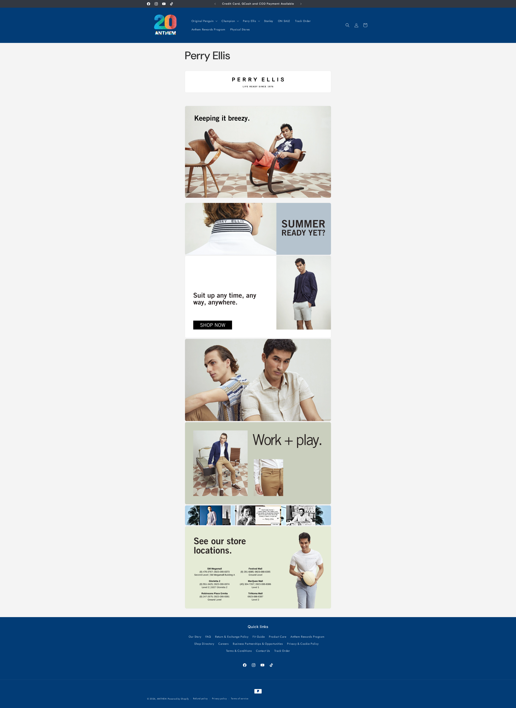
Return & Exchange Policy (231, 637)
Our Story (195, 637)
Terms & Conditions (239, 651)
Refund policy (200, 698)
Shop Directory (204, 644)
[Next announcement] (300, 4)
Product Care (277, 637)
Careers (223, 644)
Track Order (282, 651)
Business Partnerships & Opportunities (258, 644)
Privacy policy (219, 698)
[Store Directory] (258, 92)
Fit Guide (259, 637)
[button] (204, 21)
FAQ (208, 637)
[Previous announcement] (215, 4)
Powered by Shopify (178, 698)
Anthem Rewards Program (307, 637)
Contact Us (263, 651)
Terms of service (239, 698)
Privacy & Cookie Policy (303, 644)
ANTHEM (162, 698)
